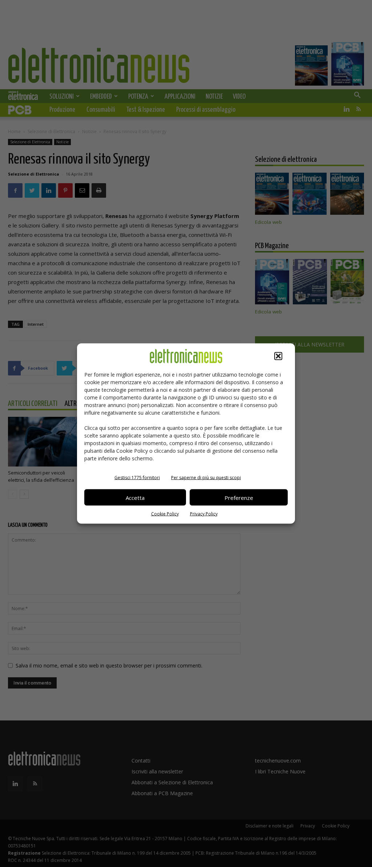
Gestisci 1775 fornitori (137, 477)
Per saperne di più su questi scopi (206, 477)
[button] (278, 356)
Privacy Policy (204, 514)
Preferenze (239, 497)
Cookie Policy (165, 514)
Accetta (135, 497)
